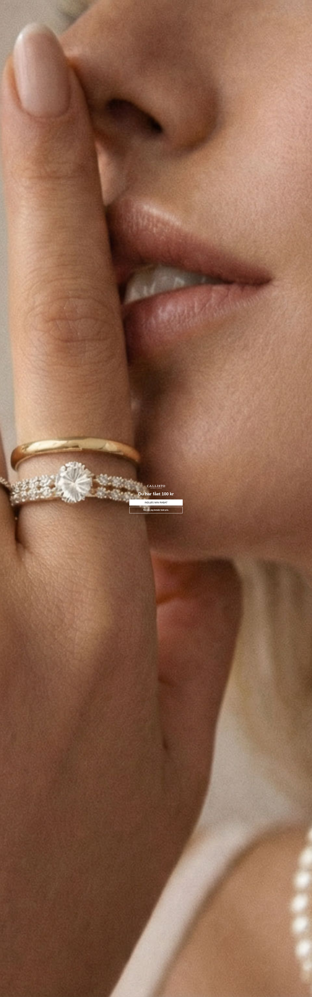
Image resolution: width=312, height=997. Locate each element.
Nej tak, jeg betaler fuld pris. (156, 510)
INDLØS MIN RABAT (156, 502)
